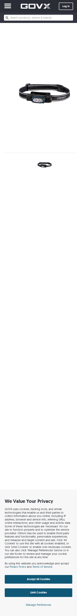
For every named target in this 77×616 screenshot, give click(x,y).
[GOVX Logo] (35, 6)
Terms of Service (42, 567)
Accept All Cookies (38, 579)
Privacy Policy (18, 567)
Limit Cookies (38, 592)
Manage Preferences (38, 605)
